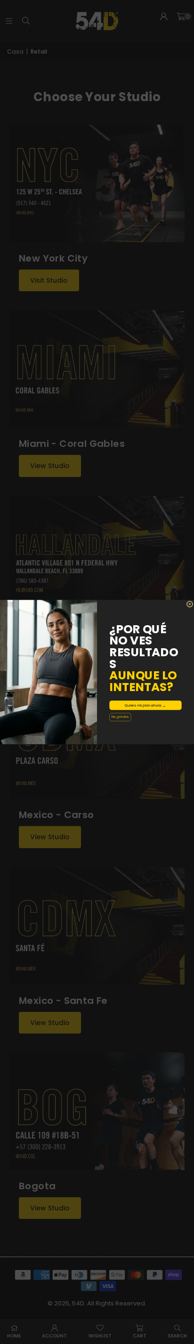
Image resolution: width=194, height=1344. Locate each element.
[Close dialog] (190, 604)
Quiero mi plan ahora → (145, 705)
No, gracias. (120, 717)
